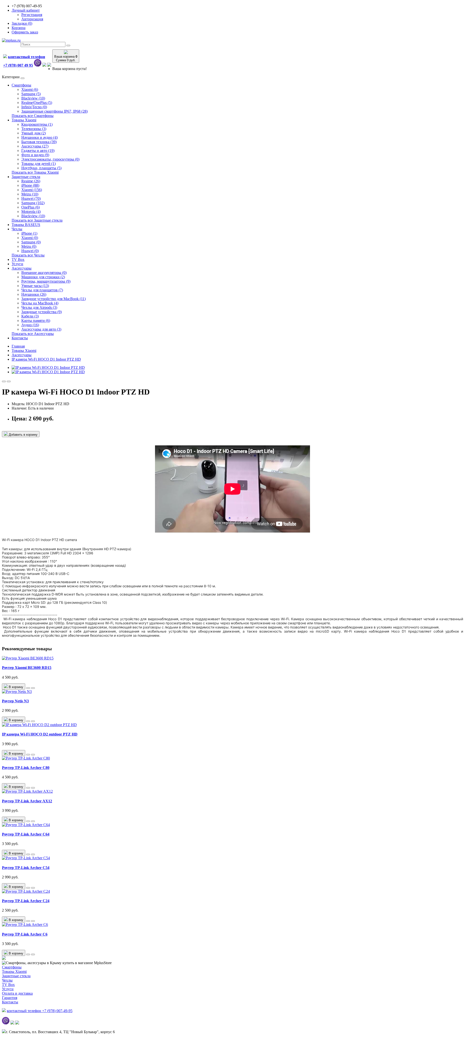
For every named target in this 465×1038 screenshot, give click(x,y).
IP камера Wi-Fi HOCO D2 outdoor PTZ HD (40, 734)
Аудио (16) (30, 325)
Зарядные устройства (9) (41, 312)
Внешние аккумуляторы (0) (44, 273)
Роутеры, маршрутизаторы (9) (45, 281)
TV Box (18, 259)
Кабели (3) (30, 316)
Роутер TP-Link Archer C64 (25, 834)
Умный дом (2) (33, 133)
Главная (18, 346)
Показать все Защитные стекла (37, 220)
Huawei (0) (30, 251)
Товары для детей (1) (38, 164)
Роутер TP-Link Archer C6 (24, 934)
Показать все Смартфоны (33, 116)
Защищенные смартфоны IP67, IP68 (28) (54, 111)
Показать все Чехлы (28, 255)
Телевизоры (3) (33, 129)
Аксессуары (21, 268)
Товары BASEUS (26, 225)
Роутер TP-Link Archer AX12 (27, 801)
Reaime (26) (30, 181)
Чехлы (17, 229)
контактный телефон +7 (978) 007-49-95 (39, 1011)
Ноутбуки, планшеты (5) (41, 168)
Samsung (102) (33, 203)
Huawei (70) (31, 198)
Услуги (17, 264)
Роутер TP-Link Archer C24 (25, 901)
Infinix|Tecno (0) (34, 107)
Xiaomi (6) (29, 89)
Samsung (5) (31, 94)
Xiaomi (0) (29, 238)
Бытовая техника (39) (39, 142)
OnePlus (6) (30, 207)
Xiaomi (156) (31, 190)
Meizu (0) (28, 246)
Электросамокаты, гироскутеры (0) (50, 159)
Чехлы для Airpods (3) (39, 307)
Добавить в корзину (23, 434)
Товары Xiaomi (24, 120)
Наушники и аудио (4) (39, 137)
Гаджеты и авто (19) (37, 150)
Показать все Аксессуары (33, 334)
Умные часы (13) (35, 286)
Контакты (20, 338)
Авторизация (32, 19)
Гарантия (9, 998)
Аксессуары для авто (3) (41, 329)
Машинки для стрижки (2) (43, 277)
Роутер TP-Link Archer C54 (25, 868)
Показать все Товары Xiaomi (35, 172)
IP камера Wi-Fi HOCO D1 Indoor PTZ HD (46, 359)
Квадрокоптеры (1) (37, 124)
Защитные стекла (26, 177)
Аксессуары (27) (34, 146)
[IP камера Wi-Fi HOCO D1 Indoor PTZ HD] (48, 367)
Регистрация (31, 15)
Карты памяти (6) (35, 320)
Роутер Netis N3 (15, 701)
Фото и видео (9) (35, 155)
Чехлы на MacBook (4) (39, 303)
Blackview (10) (33, 98)
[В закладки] (4, 381)
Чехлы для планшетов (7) (42, 290)
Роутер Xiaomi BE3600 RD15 (26, 668)
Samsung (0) (31, 242)
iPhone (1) (29, 233)
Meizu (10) (29, 194)
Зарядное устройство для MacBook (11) (53, 299)
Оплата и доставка (17, 993)
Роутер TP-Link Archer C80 (25, 768)
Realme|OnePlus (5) (36, 103)
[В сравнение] (9, 381)
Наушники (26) (33, 294)
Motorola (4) (31, 211)
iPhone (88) (30, 185)
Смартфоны (21, 85)
